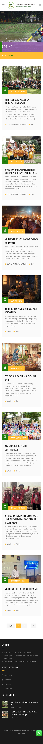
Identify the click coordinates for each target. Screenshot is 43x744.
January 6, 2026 (18, 508)
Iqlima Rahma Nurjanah (16, 124)
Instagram (8, 689)
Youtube (8, 680)
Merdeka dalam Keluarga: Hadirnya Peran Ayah (17, 101)
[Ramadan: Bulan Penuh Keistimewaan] (21, 426)
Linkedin (8, 684)
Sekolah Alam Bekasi (23, 730)
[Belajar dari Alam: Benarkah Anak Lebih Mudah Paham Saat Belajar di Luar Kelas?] (21, 496)
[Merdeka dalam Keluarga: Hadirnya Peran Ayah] (21, 80)
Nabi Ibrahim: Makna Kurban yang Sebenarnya (21, 310)
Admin (9, 331)
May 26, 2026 (16, 301)
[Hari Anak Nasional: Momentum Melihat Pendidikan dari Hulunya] (21, 150)
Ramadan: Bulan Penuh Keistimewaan (16, 447)
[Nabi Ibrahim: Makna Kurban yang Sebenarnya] (21, 289)
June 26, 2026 (17, 231)
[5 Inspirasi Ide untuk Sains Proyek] (21, 569)
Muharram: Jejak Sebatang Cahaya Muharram (21, 240)
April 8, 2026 (16, 368)
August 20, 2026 (18, 92)
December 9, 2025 (18, 581)
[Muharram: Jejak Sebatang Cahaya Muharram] (21, 219)
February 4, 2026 (18, 438)
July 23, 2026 (16, 162)
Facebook (8, 675)
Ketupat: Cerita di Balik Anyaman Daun (20, 377)
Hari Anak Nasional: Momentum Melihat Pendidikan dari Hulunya (21, 171)
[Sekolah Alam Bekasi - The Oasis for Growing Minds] (21, 5)
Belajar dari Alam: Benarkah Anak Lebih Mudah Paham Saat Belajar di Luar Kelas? (21, 519)
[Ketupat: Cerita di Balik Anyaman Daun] (21, 357)
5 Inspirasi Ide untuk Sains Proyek (21, 589)
